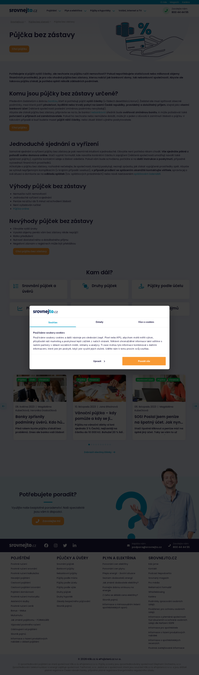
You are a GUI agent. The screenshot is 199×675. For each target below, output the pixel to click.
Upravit (97, 361)
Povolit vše (144, 361)
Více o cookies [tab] (146, 322)
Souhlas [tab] (52, 322)
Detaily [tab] (99, 322)
